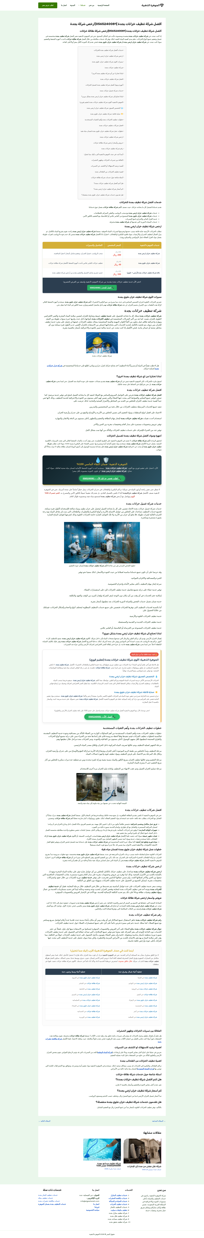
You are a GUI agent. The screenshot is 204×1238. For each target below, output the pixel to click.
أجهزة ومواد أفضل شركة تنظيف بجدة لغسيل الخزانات (104, 85)
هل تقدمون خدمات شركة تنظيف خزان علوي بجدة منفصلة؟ (102, 195)
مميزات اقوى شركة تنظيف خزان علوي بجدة (107, 62)
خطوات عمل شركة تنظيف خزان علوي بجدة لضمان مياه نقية (102, 131)
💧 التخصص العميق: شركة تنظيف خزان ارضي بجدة (105, 108)
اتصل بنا (64, 5)
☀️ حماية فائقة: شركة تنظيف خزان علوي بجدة (106, 114)
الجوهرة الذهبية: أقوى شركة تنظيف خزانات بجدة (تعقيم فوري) (101, 102)
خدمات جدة (157, 1169)
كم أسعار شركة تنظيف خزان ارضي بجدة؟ (108, 189)
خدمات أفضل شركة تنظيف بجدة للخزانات (108, 50)
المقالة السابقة (159, 1121)
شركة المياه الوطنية (105, 1052)
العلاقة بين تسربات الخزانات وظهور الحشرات (107, 160)
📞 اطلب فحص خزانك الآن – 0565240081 (102, 478)
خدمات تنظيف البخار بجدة (48, 1195)
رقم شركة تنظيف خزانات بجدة (112, 149)
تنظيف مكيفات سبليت (119, 1210)
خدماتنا (83, 5)
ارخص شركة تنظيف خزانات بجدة (111, 137)
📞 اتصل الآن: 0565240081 (102, 716)
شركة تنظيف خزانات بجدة (114, 68)
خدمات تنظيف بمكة (45, 1198)
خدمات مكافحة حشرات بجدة (49, 1201)
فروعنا (97, 1207)
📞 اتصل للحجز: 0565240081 (102, 288)
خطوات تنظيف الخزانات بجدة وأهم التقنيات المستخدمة (104, 120)
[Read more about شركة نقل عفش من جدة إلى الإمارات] (142, 1151)
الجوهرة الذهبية (151, 5)
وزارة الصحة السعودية (145, 1069)
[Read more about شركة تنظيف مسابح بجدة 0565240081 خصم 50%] (102, 1149)
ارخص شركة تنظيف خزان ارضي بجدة (110, 56)
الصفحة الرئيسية (103, 5)
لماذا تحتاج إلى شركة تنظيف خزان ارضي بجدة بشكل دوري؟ (102, 96)
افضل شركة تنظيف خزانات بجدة (111, 79)
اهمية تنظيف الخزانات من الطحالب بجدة (109, 172)
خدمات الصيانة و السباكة (118, 1201)
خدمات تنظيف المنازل (119, 1195)
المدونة (72, 5)
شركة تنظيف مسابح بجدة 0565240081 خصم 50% (108, 1164)
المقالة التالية (44, 1121)
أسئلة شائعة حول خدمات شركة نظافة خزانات (107, 177)
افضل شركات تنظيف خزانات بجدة (111, 125)
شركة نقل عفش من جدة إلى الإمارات (144, 1166)
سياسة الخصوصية (92, 1210)
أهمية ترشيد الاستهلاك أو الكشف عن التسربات (107, 166)
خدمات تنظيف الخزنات (118, 1204)
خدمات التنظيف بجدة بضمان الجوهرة (52, 1204)
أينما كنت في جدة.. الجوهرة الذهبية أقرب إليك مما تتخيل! (103, 154)
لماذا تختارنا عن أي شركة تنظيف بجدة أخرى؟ (107, 73)
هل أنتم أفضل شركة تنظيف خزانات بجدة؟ (108, 183)
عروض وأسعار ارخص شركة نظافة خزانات (108, 143)
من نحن (91, 5)
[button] (79, 5)
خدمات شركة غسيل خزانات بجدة (111, 91)
